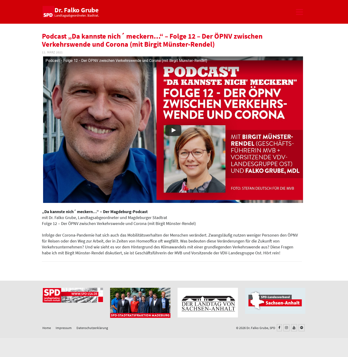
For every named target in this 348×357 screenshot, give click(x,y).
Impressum (64, 328)
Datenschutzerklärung (92, 328)
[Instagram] (286, 327)
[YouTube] (294, 327)
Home (46, 328)
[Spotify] (302, 327)
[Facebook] (279, 327)
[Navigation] (299, 12)
